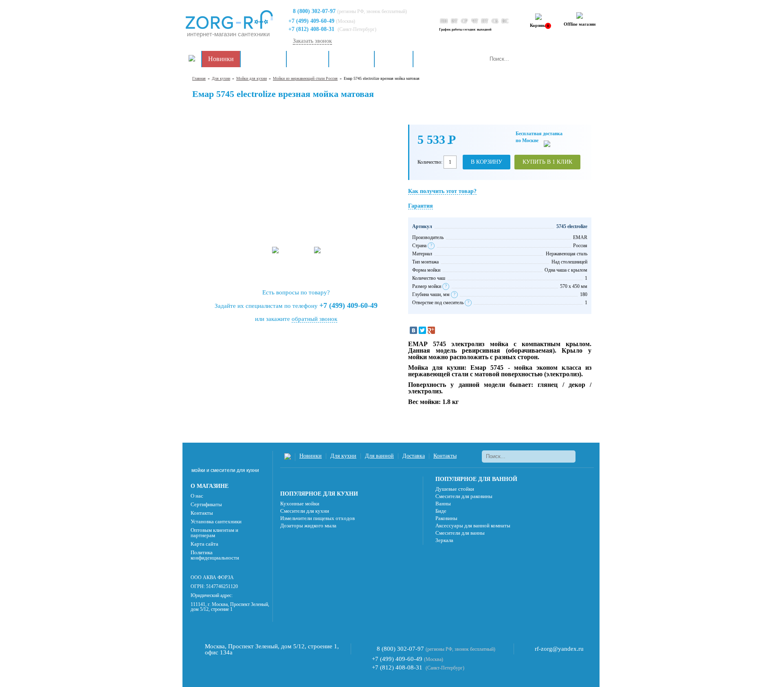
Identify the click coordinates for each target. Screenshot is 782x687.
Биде (440, 511)
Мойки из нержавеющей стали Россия (305, 78)
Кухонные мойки (299, 503)
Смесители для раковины (463, 496)
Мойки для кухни (251, 78)
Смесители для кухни (304, 511)
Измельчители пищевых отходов (317, 518)
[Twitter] (422, 330)
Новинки (221, 58)
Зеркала (444, 540)
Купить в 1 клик (547, 162)
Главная (199, 78)
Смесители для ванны (460, 533)
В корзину (486, 162)
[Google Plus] (431, 330)
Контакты (433, 58)
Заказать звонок (312, 41)
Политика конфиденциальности (215, 555)
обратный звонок (314, 319)
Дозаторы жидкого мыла (308, 525)
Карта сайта (204, 544)
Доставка (393, 58)
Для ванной (351, 58)
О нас (197, 495)
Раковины (446, 518)
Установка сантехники (216, 521)
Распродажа (263, 58)
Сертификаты (206, 504)
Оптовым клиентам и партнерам (214, 532)
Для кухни (307, 58)
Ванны (443, 503)
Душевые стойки (454, 489)
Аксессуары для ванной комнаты (472, 525)
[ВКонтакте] (413, 330)
